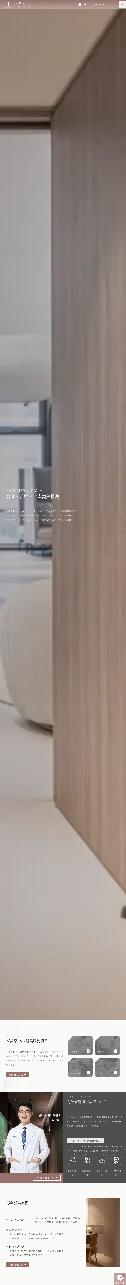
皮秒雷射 (57, 1052)
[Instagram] (85, 4)
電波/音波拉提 (28, 1056)
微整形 (47, 1052)
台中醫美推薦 (73, 1117)
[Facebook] (80, 4)
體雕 (39, 1056)
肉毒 (8, 1056)
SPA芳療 (21, 1060)
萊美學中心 (72, 1146)
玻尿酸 (16, 1056)
